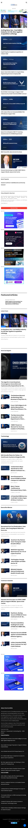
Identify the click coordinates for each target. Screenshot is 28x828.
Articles (3, 326)
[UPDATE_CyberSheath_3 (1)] (14, 257)
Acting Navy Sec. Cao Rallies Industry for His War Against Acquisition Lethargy (11, 32)
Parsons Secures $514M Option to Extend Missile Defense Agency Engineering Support (19, 635)
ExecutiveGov (5, 735)
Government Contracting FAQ (14, 731)
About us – (4, 731)
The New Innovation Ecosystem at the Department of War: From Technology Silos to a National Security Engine (18, 420)
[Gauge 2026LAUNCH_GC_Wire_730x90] (14, 11)
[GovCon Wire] (14, 5)
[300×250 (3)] (14, 238)
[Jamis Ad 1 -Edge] (14, 276)
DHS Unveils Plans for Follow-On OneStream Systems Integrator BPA (13, 456)
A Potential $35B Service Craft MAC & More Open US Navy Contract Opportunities (19, 499)
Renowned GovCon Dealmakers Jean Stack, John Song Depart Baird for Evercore (13, 528)
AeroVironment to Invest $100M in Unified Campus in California (18, 478)
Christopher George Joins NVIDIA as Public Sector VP (18, 561)
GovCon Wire (16, 821)
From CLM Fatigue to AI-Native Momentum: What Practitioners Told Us (19, 408)
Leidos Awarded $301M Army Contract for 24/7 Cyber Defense (19, 644)
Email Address (4, 203)
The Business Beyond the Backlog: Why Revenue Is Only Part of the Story (18, 398)
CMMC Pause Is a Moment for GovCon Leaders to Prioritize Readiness (17, 428)
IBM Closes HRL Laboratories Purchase (11, 152)
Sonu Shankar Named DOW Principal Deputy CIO (12, 751)
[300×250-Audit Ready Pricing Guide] (14, 663)
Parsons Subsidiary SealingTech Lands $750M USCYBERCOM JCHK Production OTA (18, 625)
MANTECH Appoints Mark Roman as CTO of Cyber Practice (18, 551)
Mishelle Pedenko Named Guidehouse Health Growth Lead (17, 571)
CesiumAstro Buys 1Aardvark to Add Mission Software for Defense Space (17, 469)
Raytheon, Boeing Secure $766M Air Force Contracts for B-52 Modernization (18, 616)
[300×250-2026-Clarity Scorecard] (14, 220)
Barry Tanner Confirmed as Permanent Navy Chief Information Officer (18, 489)
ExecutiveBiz (4, 772)
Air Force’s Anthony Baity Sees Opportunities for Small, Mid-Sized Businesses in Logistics (13, 303)
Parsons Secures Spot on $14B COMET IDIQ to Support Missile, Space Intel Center (13, 601)
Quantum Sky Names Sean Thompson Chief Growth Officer (18, 542)
